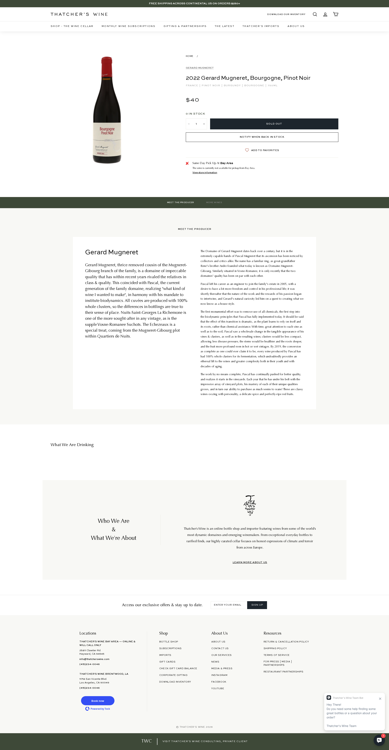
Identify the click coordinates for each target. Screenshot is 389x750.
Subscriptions (170, 648)
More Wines (214, 202)
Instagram (219, 675)
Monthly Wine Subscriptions (128, 26)
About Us (296, 26)
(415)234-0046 (89, 664)
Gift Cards (167, 662)
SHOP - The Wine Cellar (72, 26)
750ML (273, 85)
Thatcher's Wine (192, 727)
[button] (98, 700)
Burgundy (233, 85)
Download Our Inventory (286, 14)
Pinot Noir (211, 85)
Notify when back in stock (262, 137)
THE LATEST (224, 26)
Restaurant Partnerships (284, 672)
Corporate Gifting (173, 675)
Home (189, 56)
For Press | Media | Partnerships (278, 663)
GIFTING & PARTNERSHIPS (185, 26)
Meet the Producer (180, 202)
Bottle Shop (168, 642)
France (192, 85)
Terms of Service (277, 655)
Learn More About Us (250, 562)
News (215, 662)
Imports (165, 655)
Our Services (221, 655)
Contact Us (220, 648)
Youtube (217, 688)
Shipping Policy (275, 648)
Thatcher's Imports (261, 26)
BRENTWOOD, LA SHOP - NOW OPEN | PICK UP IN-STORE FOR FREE (194, 3)
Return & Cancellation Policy (286, 642)
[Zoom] (107, 110)
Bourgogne (254, 85)
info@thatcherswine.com (94, 659)
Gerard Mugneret (200, 68)
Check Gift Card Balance (178, 668)
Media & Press (221, 668)
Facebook (218, 682)
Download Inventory (175, 682)
